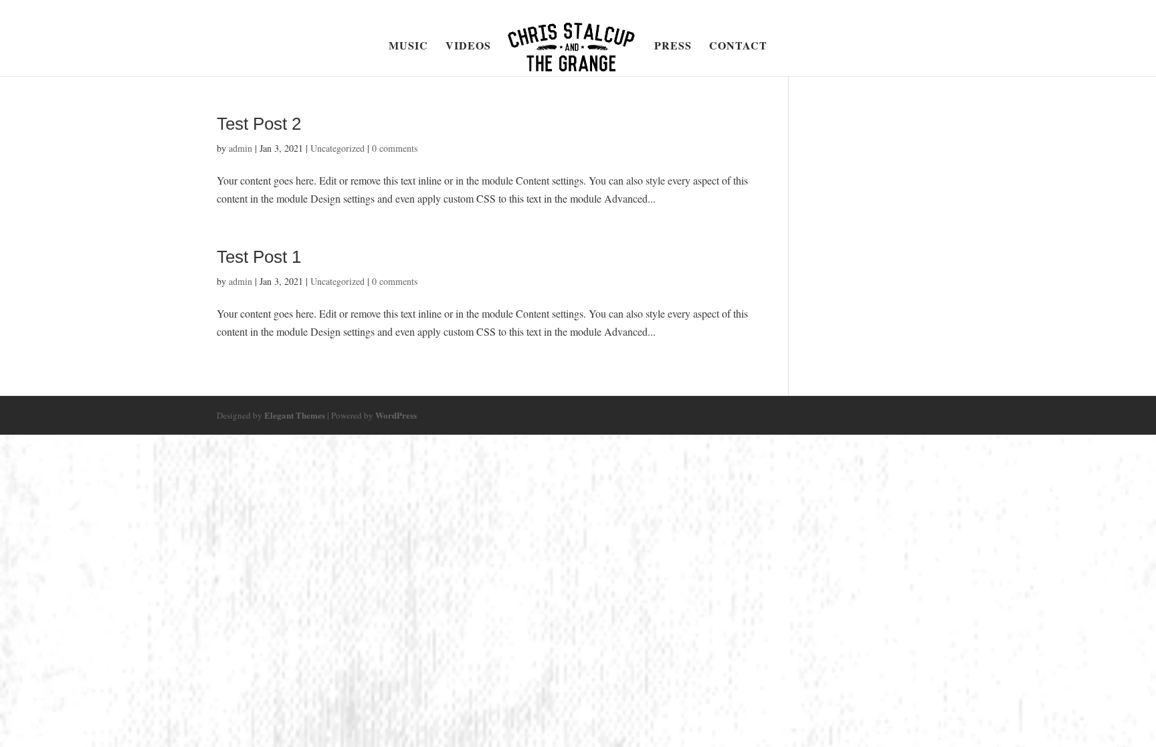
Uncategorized (337, 148)
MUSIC (408, 47)
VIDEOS (468, 47)
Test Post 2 (259, 124)
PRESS (673, 47)
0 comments (394, 148)
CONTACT (738, 47)
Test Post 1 (259, 257)
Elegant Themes (294, 415)
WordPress (396, 415)
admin (240, 148)
